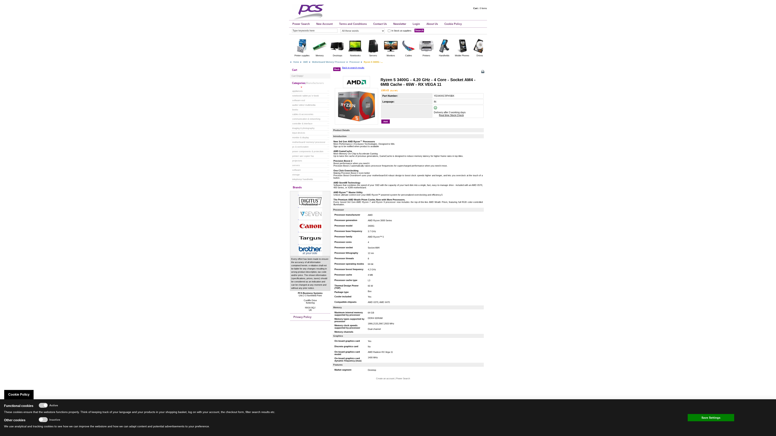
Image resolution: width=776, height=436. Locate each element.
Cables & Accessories (302, 114)
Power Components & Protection (307, 151)
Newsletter (399, 23)
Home (296, 62)
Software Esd (298, 100)
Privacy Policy (302, 317)
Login (416, 23)
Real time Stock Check (451, 115)
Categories (298, 83)
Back (337, 69)
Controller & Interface (302, 123)
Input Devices (298, 133)
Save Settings (710, 417)
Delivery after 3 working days (450, 112)
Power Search (301, 23)
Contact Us (380, 23)
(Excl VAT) (394, 91)
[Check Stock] (439, 108)
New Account (324, 23)
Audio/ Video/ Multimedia (303, 105)
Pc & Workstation (300, 147)
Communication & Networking (306, 119)
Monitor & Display (300, 137)
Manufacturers (315, 83)
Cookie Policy (453, 23)
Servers (296, 165)
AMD (305, 62)
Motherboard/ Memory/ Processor (328, 62)
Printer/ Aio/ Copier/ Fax (303, 156)
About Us (432, 23)
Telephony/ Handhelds (302, 179)
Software (296, 170)
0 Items (480, 8)
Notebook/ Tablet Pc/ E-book (305, 95)
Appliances (297, 91)
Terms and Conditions (353, 23)
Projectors (297, 160)
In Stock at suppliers (401, 30)
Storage (296, 174)
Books (295, 109)
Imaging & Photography (303, 128)
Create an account (385, 378)
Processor (354, 62)
